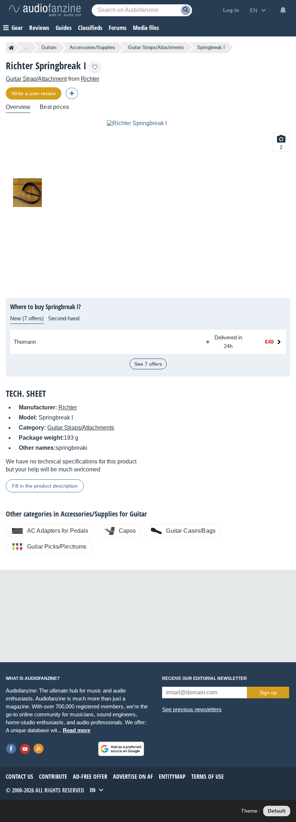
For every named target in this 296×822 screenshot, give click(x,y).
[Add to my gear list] (95, 67)
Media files (146, 27)
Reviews (39, 27)
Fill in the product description (45, 486)
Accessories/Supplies (92, 47)
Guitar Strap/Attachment (36, 79)
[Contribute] (72, 93)
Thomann (25, 342)
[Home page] (11, 47)
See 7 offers (148, 364)
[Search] (186, 10)
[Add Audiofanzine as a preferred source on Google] (121, 749)
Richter (90, 79)
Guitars (49, 47)
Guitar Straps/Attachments (156, 47)
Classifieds (90, 27)
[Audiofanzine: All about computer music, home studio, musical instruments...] (45, 10)
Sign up (268, 692)
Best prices (54, 107)
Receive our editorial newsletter (204, 678)
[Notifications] (283, 10)
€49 (269, 342)
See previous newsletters (192, 709)
